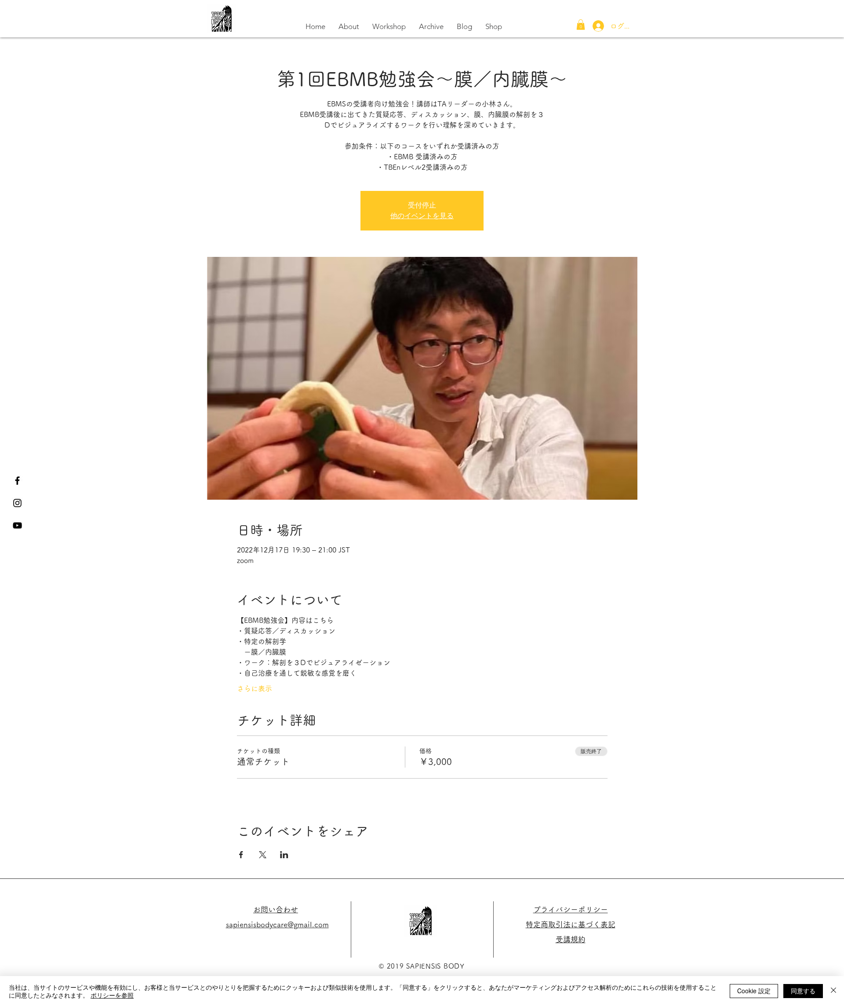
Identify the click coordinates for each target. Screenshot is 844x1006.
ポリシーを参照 (112, 995)
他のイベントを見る (422, 216)
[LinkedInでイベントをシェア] (284, 854)
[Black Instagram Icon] (17, 503)
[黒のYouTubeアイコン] (17, 525)
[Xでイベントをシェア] (262, 854)
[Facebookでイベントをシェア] (241, 854)
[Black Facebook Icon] (17, 480)
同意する (803, 990)
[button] (580, 24)
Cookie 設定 (754, 990)
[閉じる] (833, 991)
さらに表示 (254, 688)
